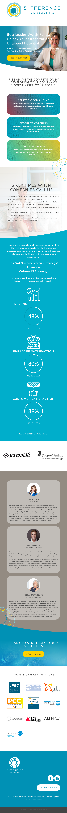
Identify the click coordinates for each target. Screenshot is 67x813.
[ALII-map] (52, 724)
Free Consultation (18, 58)
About (57, 796)
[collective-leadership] (34, 693)
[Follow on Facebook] (51, 778)
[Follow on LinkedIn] (57, 778)
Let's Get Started (33, 654)
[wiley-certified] (52, 708)
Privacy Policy (37, 799)
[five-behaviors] (34, 724)
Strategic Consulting (19, 796)
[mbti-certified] (52, 693)
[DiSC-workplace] (15, 739)
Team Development (48, 796)
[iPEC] (15, 693)
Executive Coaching (34, 796)
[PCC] (15, 708)
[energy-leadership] (34, 708)
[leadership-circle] (15, 724)
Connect (28, 799)
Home (9, 796)
